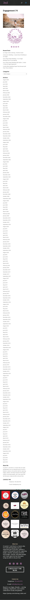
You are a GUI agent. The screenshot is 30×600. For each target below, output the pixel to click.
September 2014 (7, 347)
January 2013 (6, 390)
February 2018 (6, 265)
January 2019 (6, 241)
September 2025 (7, 99)
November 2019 (6, 220)
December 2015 (6, 317)
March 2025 (6, 110)
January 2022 (6, 172)
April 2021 (5, 185)
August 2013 (6, 375)
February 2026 (6, 92)
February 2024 (6, 129)
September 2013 (7, 373)
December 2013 (6, 367)
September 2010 (7, 451)
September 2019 (7, 224)
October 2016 (6, 300)
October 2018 (6, 248)
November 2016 (6, 298)
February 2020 (6, 213)
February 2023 (6, 153)
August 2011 (6, 427)
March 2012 (6, 412)
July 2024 (5, 120)
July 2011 (5, 429)
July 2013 (5, 377)
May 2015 (5, 332)
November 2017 (6, 272)
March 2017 (6, 289)
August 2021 (6, 179)
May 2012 (5, 408)
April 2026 (5, 88)
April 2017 (5, 287)
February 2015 (6, 339)
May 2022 (5, 168)
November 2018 (6, 246)
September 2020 (7, 198)
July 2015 (5, 328)
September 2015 (7, 323)
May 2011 (5, 434)
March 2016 (6, 310)
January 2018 (6, 267)
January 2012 (6, 416)
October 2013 (6, 371)
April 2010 (5, 462)
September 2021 (7, 177)
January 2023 (6, 155)
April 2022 (5, 170)
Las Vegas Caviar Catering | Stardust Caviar (13, 52)
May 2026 (5, 86)
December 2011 (6, 418)
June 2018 (5, 257)
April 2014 (5, 358)
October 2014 (6, 345)
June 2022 (5, 166)
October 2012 (6, 397)
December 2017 (6, 269)
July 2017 (5, 280)
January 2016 (6, 315)
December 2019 (6, 218)
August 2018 (6, 252)
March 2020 (6, 211)
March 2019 (6, 237)
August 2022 (6, 161)
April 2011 (5, 436)
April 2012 (5, 410)
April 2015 (5, 334)
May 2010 (5, 459)
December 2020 (6, 194)
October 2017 (6, 274)
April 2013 (5, 384)
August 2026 (6, 79)
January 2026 (6, 95)
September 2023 (7, 140)
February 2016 (6, 313)
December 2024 (6, 116)
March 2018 (6, 263)
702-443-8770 (18, 481)
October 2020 (6, 196)
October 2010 (6, 449)
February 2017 (6, 291)
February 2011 (6, 440)
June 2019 (5, 231)
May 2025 (5, 105)
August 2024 (6, 118)
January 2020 (6, 215)
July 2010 (5, 455)
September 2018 (7, 250)
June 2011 (5, 431)
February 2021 (6, 190)
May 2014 (5, 356)
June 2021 (5, 181)
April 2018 (5, 261)
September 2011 (7, 425)
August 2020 (6, 200)
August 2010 (6, 453)
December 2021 (6, 174)
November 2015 (6, 319)
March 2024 (6, 127)
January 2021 (6, 192)
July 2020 (5, 203)
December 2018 (6, 244)
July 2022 (5, 164)
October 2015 (6, 321)
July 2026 (5, 82)
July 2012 (5, 403)
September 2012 (7, 399)
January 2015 (6, 341)
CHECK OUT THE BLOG (15, 569)
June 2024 (5, 123)
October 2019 (6, 222)
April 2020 (5, 209)
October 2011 (6, 423)
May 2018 (5, 259)
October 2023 (6, 138)
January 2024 (6, 131)
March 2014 (6, 360)
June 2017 (5, 282)
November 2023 (6, 136)
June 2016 (5, 306)
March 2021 (6, 187)
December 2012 (6, 393)
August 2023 (6, 142)
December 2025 (6, 97)
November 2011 (6, 421)
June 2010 (5, 457)
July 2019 (5, 228)
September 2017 (7, 276)
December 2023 (6, 133)
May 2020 (5, 207)
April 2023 (5, 149)
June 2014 (5, 354)
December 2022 (6, 157)
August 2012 (6, 401)
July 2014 (5, 352)
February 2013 (6, 388)
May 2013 (5, 382)
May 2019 (5, 233)
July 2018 (5, 254)
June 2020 (5, 205)
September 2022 (7, 159)
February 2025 (6, 112)
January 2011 (6, 442)
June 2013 (5, 380)
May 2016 (5, 308)
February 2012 (6, 414)
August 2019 (6, 226)
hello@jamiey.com (16, 484)
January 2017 (6, 293)
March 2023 (6, 151)
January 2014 (6, 364)
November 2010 (6, 447)
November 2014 (6, 343)
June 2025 (5, 103)
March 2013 (6, 386)
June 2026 (5, 84)
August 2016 (6, 304)
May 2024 (5, 125)
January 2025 (6, 114)
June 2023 (5, 144)
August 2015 (6, 326)
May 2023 (5, 146)
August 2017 (6, 278)
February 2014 (6, 362)
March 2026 (6, 90)
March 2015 (6, 336)
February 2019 (6, 239)
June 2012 (5, 405)
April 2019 (5, 235)
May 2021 (5, 183)
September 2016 (7, 302)
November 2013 (6, 369)
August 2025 (6, 101)
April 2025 (5, 108)
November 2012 (6, 395)
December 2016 (6, 295)
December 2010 (6, 444)
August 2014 (6, 349)
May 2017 (5, 285)
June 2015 (5, 330)
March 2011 (6, 438)
